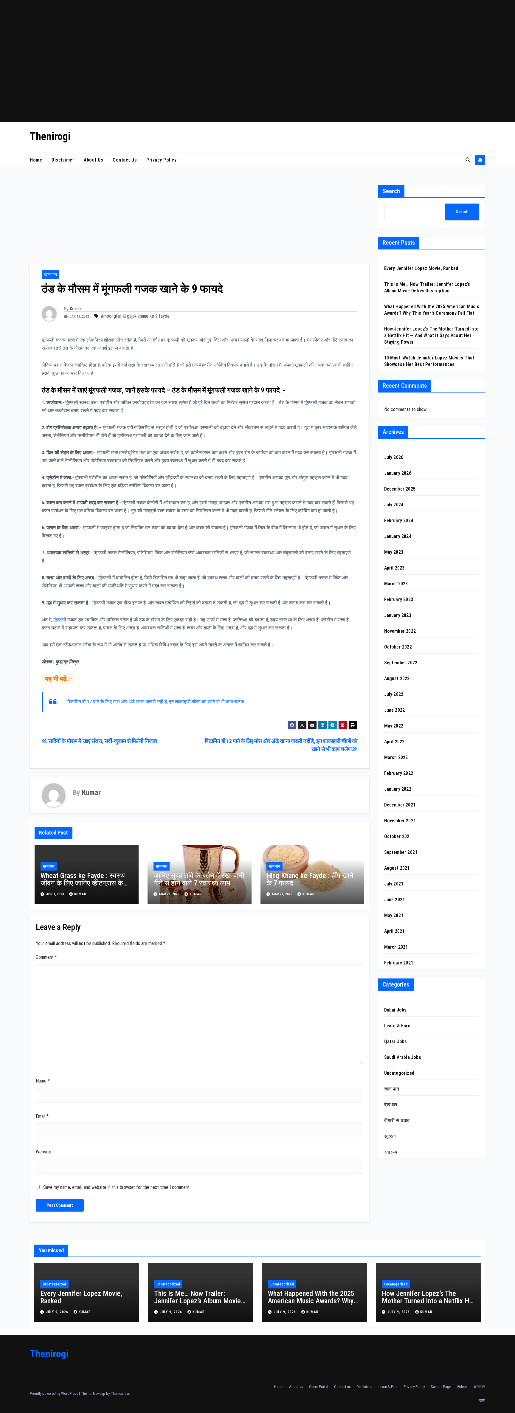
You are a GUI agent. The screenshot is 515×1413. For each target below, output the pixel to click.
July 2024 (394, 505)
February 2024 (398, 521)
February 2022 (398, 773)
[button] (468, 160)
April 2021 (394, 931)
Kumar (75, 308)
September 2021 (401, 852)
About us (93, 160)
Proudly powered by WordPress (54, 1393)
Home (36, 160)
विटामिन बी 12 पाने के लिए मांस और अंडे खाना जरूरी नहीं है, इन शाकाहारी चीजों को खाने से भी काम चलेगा (155, 702)
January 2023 (397, 615)
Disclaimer (63, 160)
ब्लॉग (482, 1400)
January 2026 (397, 473)
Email (42, 1116)
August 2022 (397, 679)
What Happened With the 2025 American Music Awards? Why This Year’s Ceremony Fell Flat (311, 1301)
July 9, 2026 (57, 1312)
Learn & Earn (397, 1026)
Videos (462, 1386)
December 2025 (400, 489)
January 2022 (397, 789)
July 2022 (394, 694)
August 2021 (397, 868)
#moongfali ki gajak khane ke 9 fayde (135, 316)
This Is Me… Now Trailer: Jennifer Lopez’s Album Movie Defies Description (197, 1301)
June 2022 (394, 710)
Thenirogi (50, 136)
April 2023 (394, 568)
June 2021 (394, 900)
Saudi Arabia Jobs (402, 1057)
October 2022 (398, 647)
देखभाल (391, 1105)
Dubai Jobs (395, 1010)
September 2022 (401, 663)
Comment (46, 957)
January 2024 (397, 536)
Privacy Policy (161, 160)
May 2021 (394, 916)
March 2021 (396, 947)
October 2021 (398, 837)
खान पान (50, 274)
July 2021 (394, 884)
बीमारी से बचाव (397, 1121)
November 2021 (400, 821)
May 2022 (394, 726)
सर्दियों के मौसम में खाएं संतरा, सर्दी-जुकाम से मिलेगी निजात (102, 741)
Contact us (125, 160)
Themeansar (120, 1393)
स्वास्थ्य (391, 1152)
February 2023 (398, 600)
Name (43, 1081)
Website (43, 1152)
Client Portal (318, 1386)
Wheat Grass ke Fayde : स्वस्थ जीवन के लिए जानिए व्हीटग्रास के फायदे (83, 883)
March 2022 (396, 758)
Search (391, 191)
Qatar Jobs (395, 1042)
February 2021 (398, 963)
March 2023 (396, 584)
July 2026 (394, 457)
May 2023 (394, 552)
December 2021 (400, 805)
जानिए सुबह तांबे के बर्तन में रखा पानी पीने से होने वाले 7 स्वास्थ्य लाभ (198, 879)
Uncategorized (399, 1073)
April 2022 (394, 742)
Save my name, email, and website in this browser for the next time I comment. (116, 1187)
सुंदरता (390, 1136)
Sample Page (441, 1386)
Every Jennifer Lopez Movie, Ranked (421, 268)
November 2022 (400, 631)
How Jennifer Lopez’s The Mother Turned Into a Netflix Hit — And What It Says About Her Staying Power (431, 335)
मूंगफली (60, 620)
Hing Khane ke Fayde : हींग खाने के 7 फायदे (309, 879)
